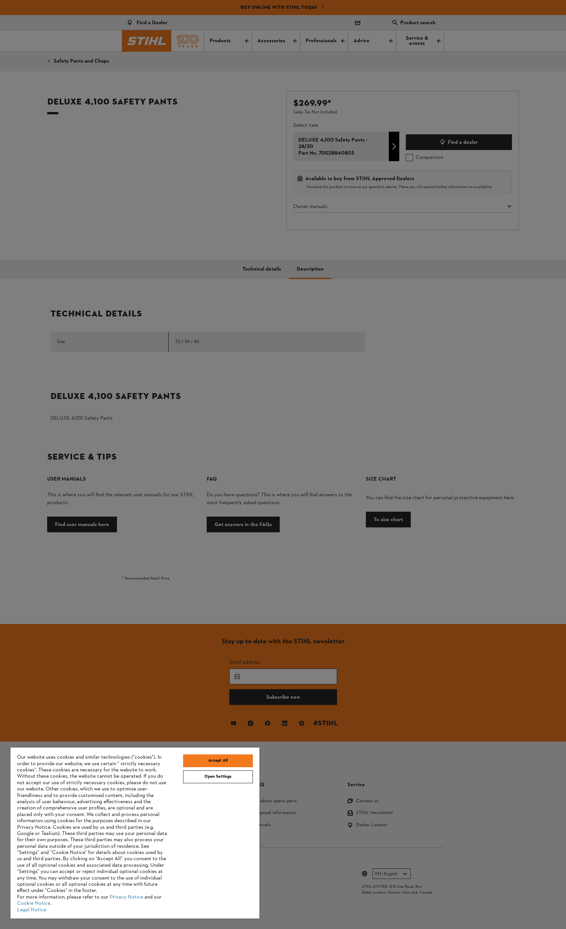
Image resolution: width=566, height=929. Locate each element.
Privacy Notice (126, 897)
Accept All (218, 761)
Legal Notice (31, 910)
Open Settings (218, 777)
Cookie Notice (33, 903)
